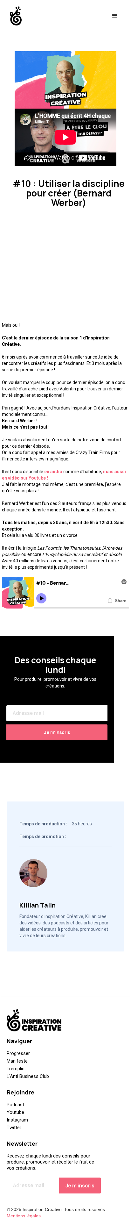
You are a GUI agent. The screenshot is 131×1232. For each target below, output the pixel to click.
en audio (53, 471)
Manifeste (17, 1061)
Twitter (14, 1127)
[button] (114, 15)
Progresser (18, 1053)
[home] (14, 15)
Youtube (15, 1112)
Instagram (17, 1120)
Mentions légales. (24, 1215)
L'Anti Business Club (28, 1076)
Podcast (15, 1104)
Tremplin (15, 1069)
